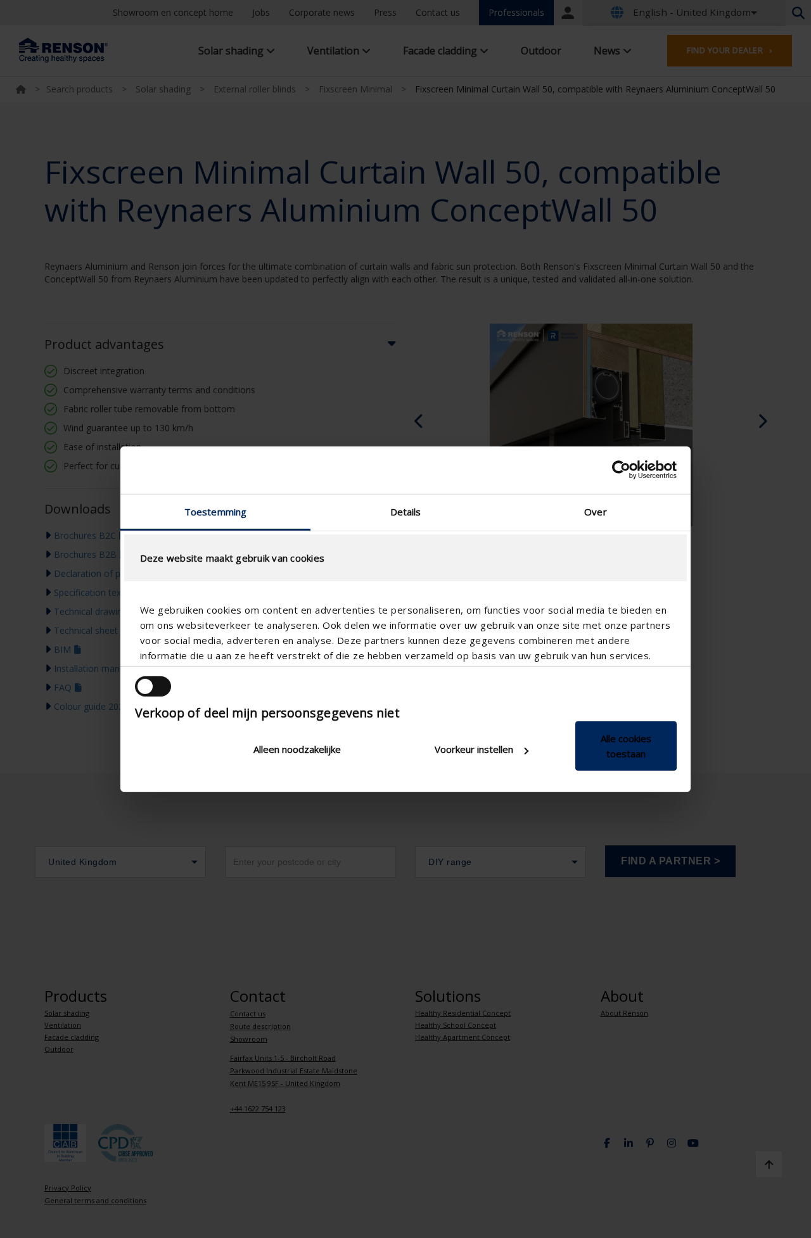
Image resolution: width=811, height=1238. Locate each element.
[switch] (153, 686)
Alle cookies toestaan (626, 746)
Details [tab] (405, 511)
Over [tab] (595, 511)
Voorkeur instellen (474, 749)
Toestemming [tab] (215, 511)
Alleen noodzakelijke (297, 749)
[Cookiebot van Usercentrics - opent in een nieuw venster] (621, 469)
